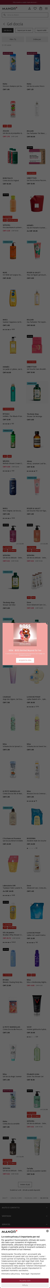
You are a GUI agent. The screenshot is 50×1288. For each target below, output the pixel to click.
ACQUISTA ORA (25, 660)
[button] (47, 623)
